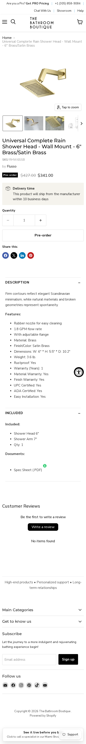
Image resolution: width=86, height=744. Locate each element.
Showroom (64, 11)
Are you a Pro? (27, 4)
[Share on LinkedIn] (22, 255)
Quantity (8, 210)
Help (80, 11)
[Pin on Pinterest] (30, 255)
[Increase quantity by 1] (40, 220)
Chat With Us (42, 11)
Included (14, 413)
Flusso (12, 166)
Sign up (68, 659)
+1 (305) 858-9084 (67, 4)
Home (7, 38)
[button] (12, 123)
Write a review (43, 527)
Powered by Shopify (43, 716)
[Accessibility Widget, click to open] (79, 372)
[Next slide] (81, 123)
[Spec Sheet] (45, 470)
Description (17, 282)
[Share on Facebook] (5, 255)
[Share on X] (14, 255)
